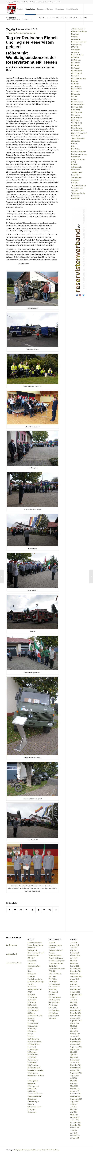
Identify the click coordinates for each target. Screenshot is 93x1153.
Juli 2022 (73, 997)
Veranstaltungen (77, 188)
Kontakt (74, 144)
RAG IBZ (74, 164)
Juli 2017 (73, 1104)
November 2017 (75, 1096)
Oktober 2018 (75, 1070)
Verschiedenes (54, 1015)
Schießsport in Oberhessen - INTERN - (76, 180)
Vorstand (74, 191)
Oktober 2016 (75, 1128)
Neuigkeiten (75, 149)
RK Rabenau (75, 115)
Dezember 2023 (75, 969)
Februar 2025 (75, 953)
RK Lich (74, 97)
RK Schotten (75, 120)
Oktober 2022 (75, 992)
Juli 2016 (73, 1130)
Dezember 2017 (75, 1094)
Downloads (75, 34)
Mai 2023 (73, 982)
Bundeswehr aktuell (56, 963)
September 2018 (76, 1073)
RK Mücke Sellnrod (78, 104)
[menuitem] (11, 9)
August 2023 (74, 979)
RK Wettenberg (76, 128)
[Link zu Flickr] (14, 30)
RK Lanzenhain (76, 86)
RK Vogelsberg (76, 123)
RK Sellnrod (53, 1008)
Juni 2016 (73, 1133)
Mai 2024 (73, 961)
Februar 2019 (75, 1060)
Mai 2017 (73, 1109)
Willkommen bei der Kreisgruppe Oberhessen (78, 195)
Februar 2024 (75, 966)
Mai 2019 (73, 1052)
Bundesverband (11, 945)
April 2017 (73, 1112)
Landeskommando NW (57, 969)
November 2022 (75, 989)
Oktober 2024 (75, 955)
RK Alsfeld (75, 57)
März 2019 (74, 1057)
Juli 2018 (73, 1078)
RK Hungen (75, 84)
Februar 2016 (75, 1135)
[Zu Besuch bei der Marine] (2, 576)
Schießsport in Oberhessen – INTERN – (35, 1075)
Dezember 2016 (75, 1122)
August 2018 (74, 1076)
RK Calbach (75, 63)
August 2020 (74, 1023)
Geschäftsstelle (76, 44)
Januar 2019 (74, 1062)
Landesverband (11, 954)
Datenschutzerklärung (79, 31)
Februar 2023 (75, 987)
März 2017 (74, 1115)
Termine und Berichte (78, 185)
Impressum (75, 52)
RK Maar (74, 99)
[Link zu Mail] (10, 30)
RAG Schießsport (55, 974)
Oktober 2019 (75, 1044)
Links (73, 146)
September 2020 (76, 1021)
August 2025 (74, 945)
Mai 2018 (73, 1081)
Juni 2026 (73, 942)
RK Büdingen (76, 60)
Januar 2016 (74, 1138)
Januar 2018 (74, 1091)
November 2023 (75, 971)
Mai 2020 (73, 1026)
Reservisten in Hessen (14, 963)
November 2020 (75, 1015)
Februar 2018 (75, 1089)
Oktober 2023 (75, 974)
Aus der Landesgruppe (57, 961)
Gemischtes (22, 33)
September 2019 (76, 1047)
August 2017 (74, 1102)
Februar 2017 (75, 1117)
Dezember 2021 (75, 1010)
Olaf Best (32, 33)
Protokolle (74, 37)
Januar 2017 (74, 1120)
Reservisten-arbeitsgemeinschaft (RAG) (78, 159)
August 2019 (74, 1049)
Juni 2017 (73, 1107)
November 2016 (75, 1125)
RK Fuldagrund (76, 73)
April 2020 (73, 1028)
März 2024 (74, 963)
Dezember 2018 (75, 1065)
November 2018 (75, 1068)
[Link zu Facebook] (7, 30)
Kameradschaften (77, 55)
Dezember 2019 (75, 1039)
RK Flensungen (76, 71)
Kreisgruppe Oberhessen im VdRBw (25, 1150)
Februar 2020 (75, 1034)
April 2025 (73, 950)
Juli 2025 (73, 948)
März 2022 (74, 1008)
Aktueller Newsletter (78, 29)
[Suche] (32, 19)
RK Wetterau (53, 1013)
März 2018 (74, 1086)
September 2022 (76, 995)
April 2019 (73, 1055)
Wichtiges (52, 1018)
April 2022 (73, 1005)
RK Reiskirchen (76, 117)
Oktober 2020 (75, 1018)
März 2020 (74, 1031)
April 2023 (73, 984)
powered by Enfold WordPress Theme (48, 1150)
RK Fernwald (75, 68)
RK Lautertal (75, 94)
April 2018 (73, 1083)
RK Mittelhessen (77, 102)
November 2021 (75, 1013)
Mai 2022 (73, 1002)
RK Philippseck (76, 112)
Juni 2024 (73, 958)
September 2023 (76, 976)
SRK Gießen (75, 136)
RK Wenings (75, 125)
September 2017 (76, 1099)
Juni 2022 (73, 1000)
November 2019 (75, 1042)
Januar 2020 (74, 1036)
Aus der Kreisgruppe (56, 958)
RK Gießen (75, 76)
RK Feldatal (75, 65)
